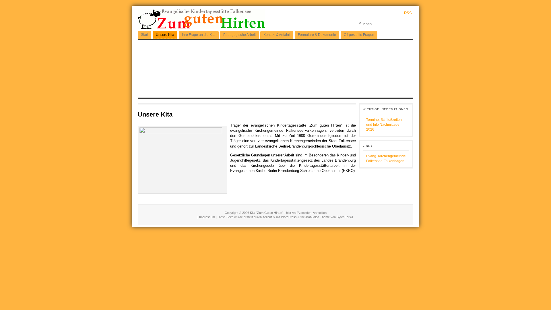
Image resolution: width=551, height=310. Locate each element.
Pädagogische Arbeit (239, 35)
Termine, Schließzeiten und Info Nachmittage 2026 (384, 124)
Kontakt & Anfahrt (276, 35)
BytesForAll (345, 217)
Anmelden (320, 212)
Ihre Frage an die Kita (199, 35)
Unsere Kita (165, 35)
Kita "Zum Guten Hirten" (266, 212)
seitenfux (269, 217)
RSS (408, 13)
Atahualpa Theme (317, 217)
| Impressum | (207, 217)
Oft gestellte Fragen (359, 35)
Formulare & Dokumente (317, 35)
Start (144, 35)
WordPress (289, 217)
